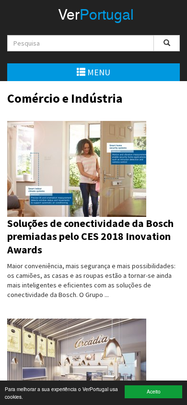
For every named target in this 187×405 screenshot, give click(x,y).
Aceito (154, 391)
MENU (97, 72)
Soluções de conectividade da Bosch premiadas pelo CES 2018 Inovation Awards (90, 236)
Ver (96, 16)
